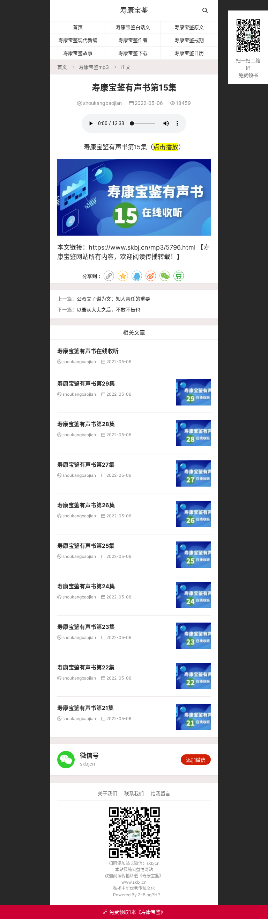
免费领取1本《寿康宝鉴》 (134, 912)
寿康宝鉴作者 (133, 40)
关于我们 (107, 793)
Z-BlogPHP (149, 894)
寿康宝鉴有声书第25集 (85, 545)
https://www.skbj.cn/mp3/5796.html (142, 247)
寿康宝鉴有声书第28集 (86, 424)
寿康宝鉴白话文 (133, 27)
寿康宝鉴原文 (189, 27)
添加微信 (196, 760)
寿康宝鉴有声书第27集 (85, 464)
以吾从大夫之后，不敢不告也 (108, 310)
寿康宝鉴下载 (133, 53)
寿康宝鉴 (134, 10)
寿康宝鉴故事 (77, 53)
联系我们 (134, 793)
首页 (78, 27)
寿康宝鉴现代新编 (77, 40)
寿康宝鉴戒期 (189, 40)
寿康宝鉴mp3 (94, 67)
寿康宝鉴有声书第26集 (86, 505)
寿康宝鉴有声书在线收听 (88, 350)
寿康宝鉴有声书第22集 (85, 667)
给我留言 (160, 793)
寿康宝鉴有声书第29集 (86, 383)
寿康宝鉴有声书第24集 (86, 586)
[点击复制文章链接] (109, 276)
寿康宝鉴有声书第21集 (85, 707)
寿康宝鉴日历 (189, 53)
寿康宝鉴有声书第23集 (86, 626)
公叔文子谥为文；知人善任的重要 (113, 299)
